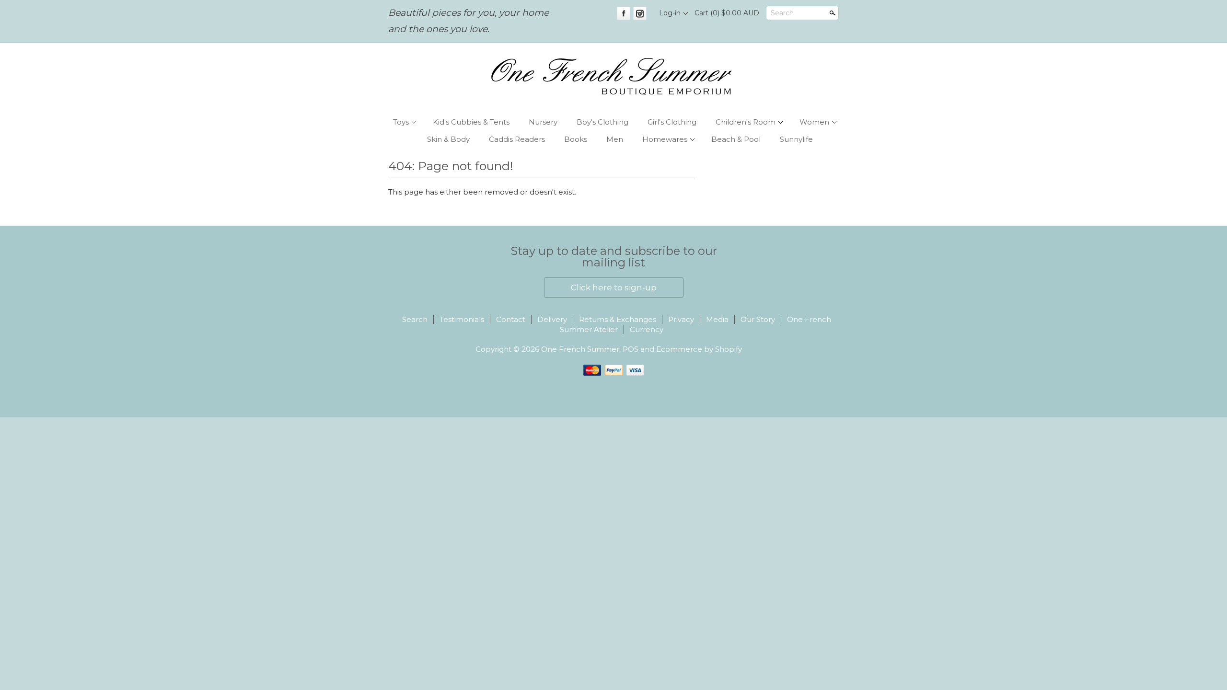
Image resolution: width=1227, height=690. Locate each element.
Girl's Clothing (672, 121)
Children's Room (746, 121)
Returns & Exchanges (617, 319)
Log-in (670, 13)
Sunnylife (796, 139)
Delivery (552, 319)
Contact (510, 319)
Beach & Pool (736, 139)
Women (814, 121)
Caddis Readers (517, 139)
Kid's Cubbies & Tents (471, 121)
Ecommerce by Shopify (699, 349)
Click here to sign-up (614, 287)
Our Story (758, 319)
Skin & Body (448, 139)
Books (575, 139)
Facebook (623, 13)
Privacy (681, 319)
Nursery (543, 121)
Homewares (664, 139)
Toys (401, 121)
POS (630, 349)
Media (717, 319)
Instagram (640, 13)
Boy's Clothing (602, 121)
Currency (646, 329)
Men (614, 139)
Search (782, 13)
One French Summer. (582, 349)
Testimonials (462, 319)
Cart (727, 13)
